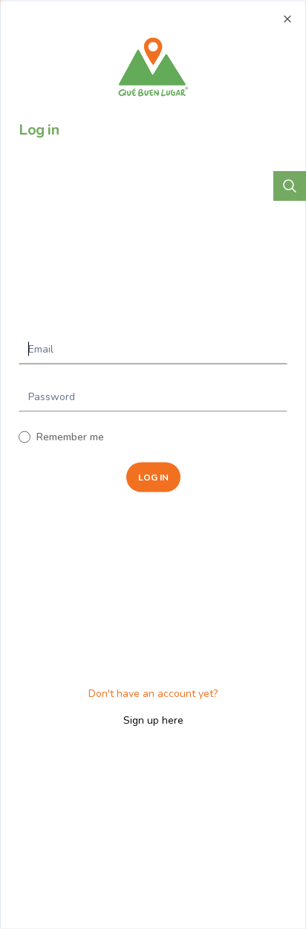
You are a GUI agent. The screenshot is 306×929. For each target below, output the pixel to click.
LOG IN (153, 477)
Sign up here (153, 720)
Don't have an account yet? (153, 694)
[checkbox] (24, 437)
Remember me (70, 436)
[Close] (287, 19)
